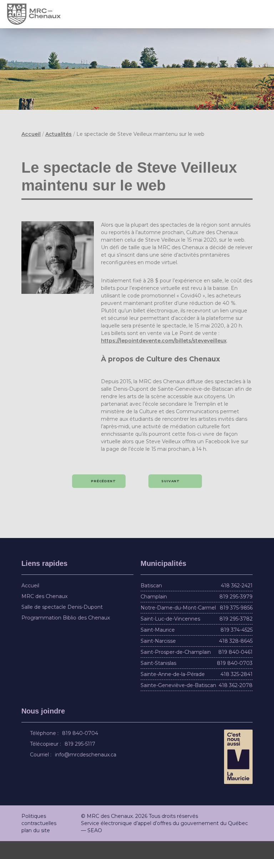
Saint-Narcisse (158, 659)
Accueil (31, 134)
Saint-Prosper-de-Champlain (176, 670)
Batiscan (151, 603)
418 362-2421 (237, 603)
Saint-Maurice (158, 648)
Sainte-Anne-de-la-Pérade (173, 692)
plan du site (35, 848)
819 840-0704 (81, 751)
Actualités (58, 134)
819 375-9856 (236, 625)
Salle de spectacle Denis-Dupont (62, 625)
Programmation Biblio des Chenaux (65, 635)
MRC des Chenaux (44, 614)
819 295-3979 (236, 614)
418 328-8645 (236, 659)
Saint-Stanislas (158, 681)
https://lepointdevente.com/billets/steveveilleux (164, 358)
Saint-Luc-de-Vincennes (170, 636)
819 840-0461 (235, 670)
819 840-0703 (235, 681)
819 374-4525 (236, 648)
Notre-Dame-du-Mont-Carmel (178, 625)
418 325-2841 (236, 692)
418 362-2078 (236, 703)
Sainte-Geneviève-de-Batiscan (178, 703)
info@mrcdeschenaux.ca (86, 772)
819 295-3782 (236, 636)
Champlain (154, 614)
